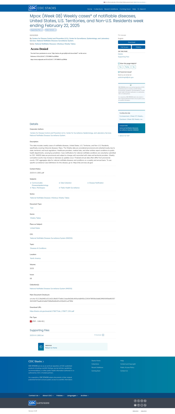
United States (35, 228)
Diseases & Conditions (38, 248)
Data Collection (66, 183)
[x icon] (138, 400)
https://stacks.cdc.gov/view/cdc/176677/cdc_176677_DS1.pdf (52, 311)
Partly (127, 67)
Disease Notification (96, 183)
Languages (71, 395)
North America (35, 258)
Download (98, 335)
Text (31, 208)
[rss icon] (145, 405)
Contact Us (124, 371)
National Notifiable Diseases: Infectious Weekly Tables (55, 44)
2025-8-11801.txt (36, 335)
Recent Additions (111, 9)
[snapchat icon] (141, 405)
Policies (60, 395)
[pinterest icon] (138, 405)
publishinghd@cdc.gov (126, 77)
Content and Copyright (128, 364)
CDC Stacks (35, 361)
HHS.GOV (135, 411)
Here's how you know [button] (139, 2)
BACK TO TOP (124, 136)
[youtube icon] (135, 405)
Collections (98, 9)
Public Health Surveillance (70, 188)
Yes (120, 67)
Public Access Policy (127, 367)
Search (143, 9)
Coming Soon (125, 9)
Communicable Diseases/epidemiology (40, 184)
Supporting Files (123, 57)
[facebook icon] (135, 400)
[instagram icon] (141, 400)
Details (120, 54)
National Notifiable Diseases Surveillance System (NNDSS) (51, 238)
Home (89, 9)
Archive (84, 395)
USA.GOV (144, 411)
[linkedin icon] (145, 400)
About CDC (47, 395)
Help (134, 9)
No (134, 67)
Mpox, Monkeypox (38, 188)
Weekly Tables (35, 218)
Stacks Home (96, 361)
